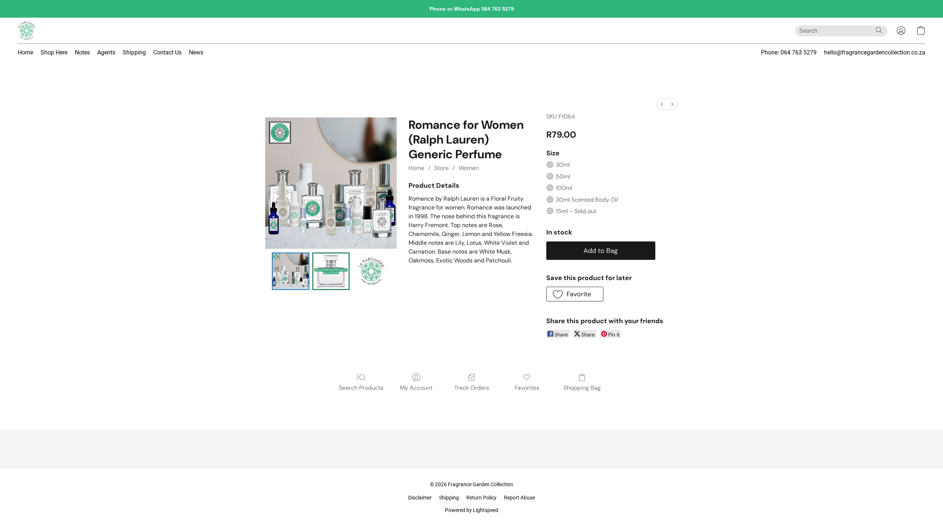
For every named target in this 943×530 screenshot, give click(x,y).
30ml (563, 165)
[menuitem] (662, 104)
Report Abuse (519, 498)
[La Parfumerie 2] (371, 271)
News (196, 52)
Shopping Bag (582, 388)
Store (441, 168)
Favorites (527, 388)
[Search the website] (878, 30)
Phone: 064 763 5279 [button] (789, 52)
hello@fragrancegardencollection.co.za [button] (874, 52)
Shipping (134, 52)
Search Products (361, 388)
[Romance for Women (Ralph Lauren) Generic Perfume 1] (331, 271)
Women (469, 168)
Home (25, 52)
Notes (82, 52)
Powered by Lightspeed (471, 510)
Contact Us (167, 52)
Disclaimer (420, 498)
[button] (26, 30)
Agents (106, 52)
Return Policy (481, 498)
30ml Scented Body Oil (587, 200)
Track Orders (471, 388)
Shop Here (54, 52)
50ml (563, 176)
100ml (564, 188)
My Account (416, 388)
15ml (576, 211)
